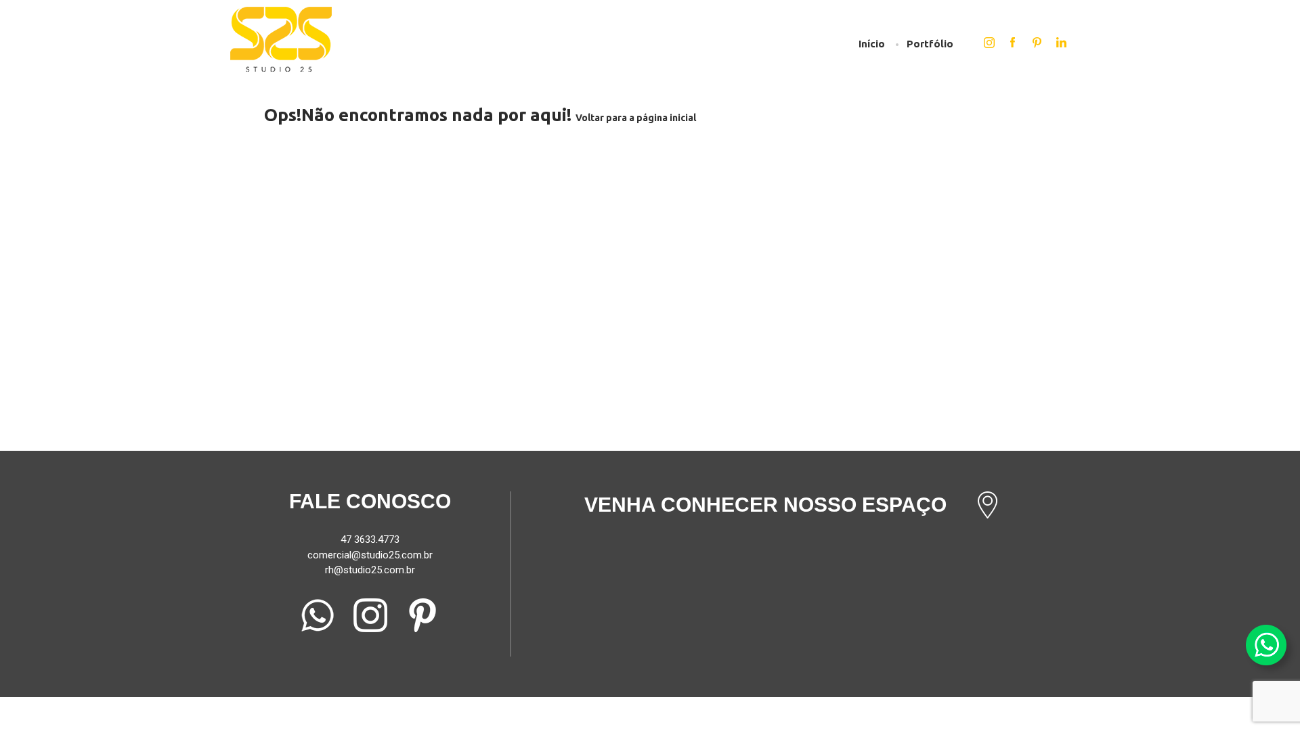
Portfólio (930, 43)
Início (872, 43)
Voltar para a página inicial (636, 117)
